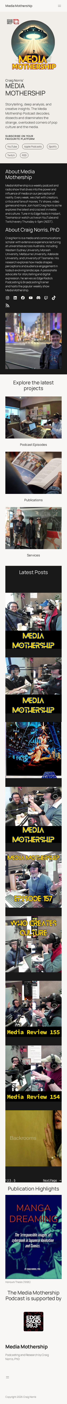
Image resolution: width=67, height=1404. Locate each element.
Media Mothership (18, 6)
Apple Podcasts (33, 146)
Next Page (52, 1180)
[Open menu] (59, 6)
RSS (24, 155)
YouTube (12, 146)
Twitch (11, 155)
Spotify (53, 146)
